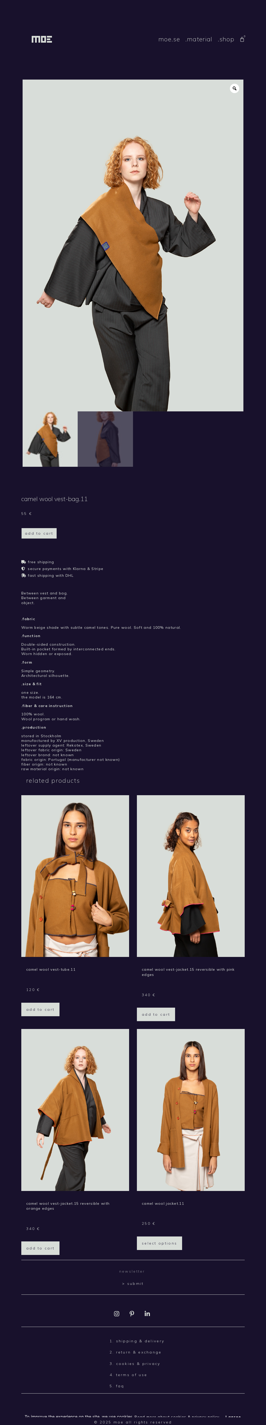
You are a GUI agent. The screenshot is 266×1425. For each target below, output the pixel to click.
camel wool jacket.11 (163, 1203)
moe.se (169, 39)
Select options (159, 1243)
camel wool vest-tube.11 (51, 969)
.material (198, 39)
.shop (226, 39)
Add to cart (39, 533)
